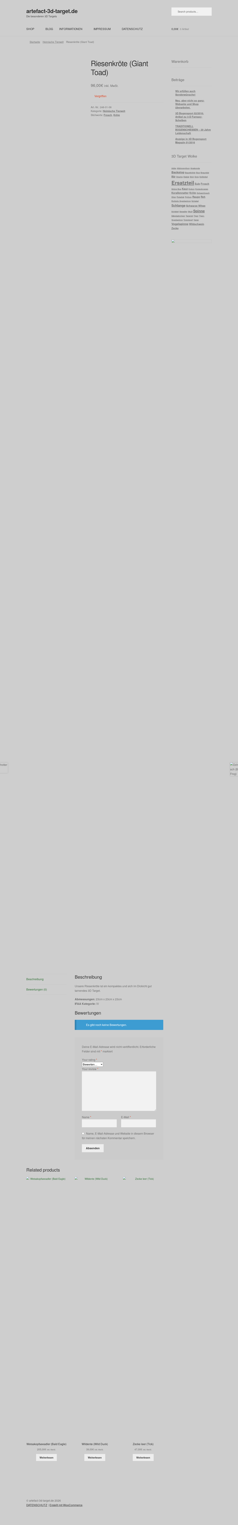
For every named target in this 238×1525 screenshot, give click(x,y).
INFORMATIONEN (70, 29)
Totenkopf (188, 220)
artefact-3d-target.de (52, 11)
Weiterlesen (46, 1457)
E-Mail (126, 1117)
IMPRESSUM (102, 29)
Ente (197, 176)
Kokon (192, 189)
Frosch (108, 115)
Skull (190, 211)
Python (188, 197)
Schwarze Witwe (195, 205)
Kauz (185, 188)
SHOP (30, 29)
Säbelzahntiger (178, 216)
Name (86, 1117)
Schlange (178, 205)
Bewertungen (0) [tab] (36, 989)
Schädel (175, 211)
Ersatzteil (182, 182)
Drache (179, 176)
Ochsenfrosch (203, 193)
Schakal (195, 201)
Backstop (177, 172)
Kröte (116, 115)
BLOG (49, 29)
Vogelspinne (179, 224)
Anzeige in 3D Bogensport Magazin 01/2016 (190, 140)
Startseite (35, 42)
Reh (203, 197)
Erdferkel (203, 176)
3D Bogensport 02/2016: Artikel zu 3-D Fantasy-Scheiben (189, 116)
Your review (90, 1069)
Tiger (196, 216)
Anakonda (195, 168)
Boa (198, 172)
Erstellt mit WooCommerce (65, 1505)
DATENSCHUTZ (132, 29)
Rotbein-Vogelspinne (181, 201)
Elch (192, 176)
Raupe (196, 197)
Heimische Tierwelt (53, 42)
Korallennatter (180, 193)
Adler (173, 168)
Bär (173, 176)
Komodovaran (201, 189)
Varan (196, 220)
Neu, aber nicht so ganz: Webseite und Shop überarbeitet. (189, 104)
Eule (197, 183)
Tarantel (189, 216)
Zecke (175, 228)
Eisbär (186, 176)
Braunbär (205, 172)
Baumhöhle (190, 172)
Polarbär (180, 197)
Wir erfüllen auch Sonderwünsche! (185, 92)
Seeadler (183, 211)
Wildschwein (196, 224)
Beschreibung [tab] (35, 979)
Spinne (199, 210)
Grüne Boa (176, 189)
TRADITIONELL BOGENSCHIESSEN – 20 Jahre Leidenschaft (193, 129)
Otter (173, 197)
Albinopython (183, 168)
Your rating (89, 1060)
